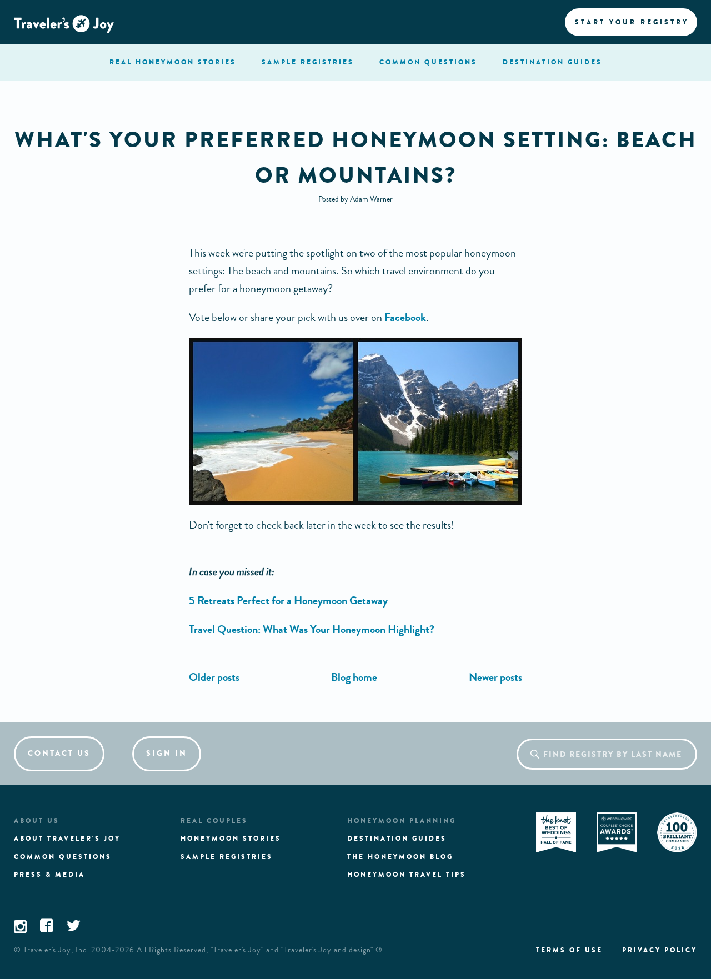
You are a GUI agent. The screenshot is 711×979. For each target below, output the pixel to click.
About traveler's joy (67, 839)
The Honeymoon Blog (400, 857)
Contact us (59, 753)
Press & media (49, 875)
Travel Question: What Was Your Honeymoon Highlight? (311, 629)
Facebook (405, 317)
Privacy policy (659, 950)
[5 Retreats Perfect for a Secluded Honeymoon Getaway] (214, 677)
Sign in (166, 753)
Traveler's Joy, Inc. (56, 950)
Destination (552, 62)
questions (428, 62)
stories (172, 62)
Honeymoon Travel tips (406, 875)
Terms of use (569, 950)
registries (308, 62)
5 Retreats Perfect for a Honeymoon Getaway (288, 601)
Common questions (63, 857)
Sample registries (227, 857)
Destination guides (397, 839)
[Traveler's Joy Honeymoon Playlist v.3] (495, 677)
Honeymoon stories (231, 839)
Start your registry (632, 22)
